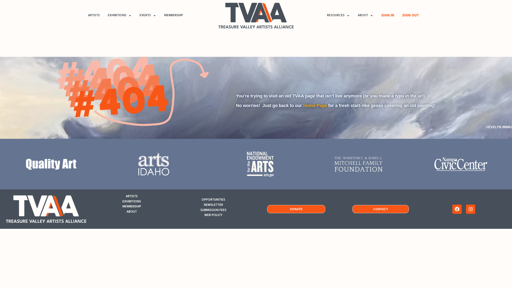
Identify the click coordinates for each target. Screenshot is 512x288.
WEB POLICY (213, 215)
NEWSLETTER (213, 205)
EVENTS (145, 15)
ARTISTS (94, 15)
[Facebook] (457, 209)
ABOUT (363, 15)
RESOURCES (336, 15)
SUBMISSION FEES (213, 210)
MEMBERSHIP (173, 15)
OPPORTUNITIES (213, 199)
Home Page (315, 105)
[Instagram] (470, 209)
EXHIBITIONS (117, 15)
